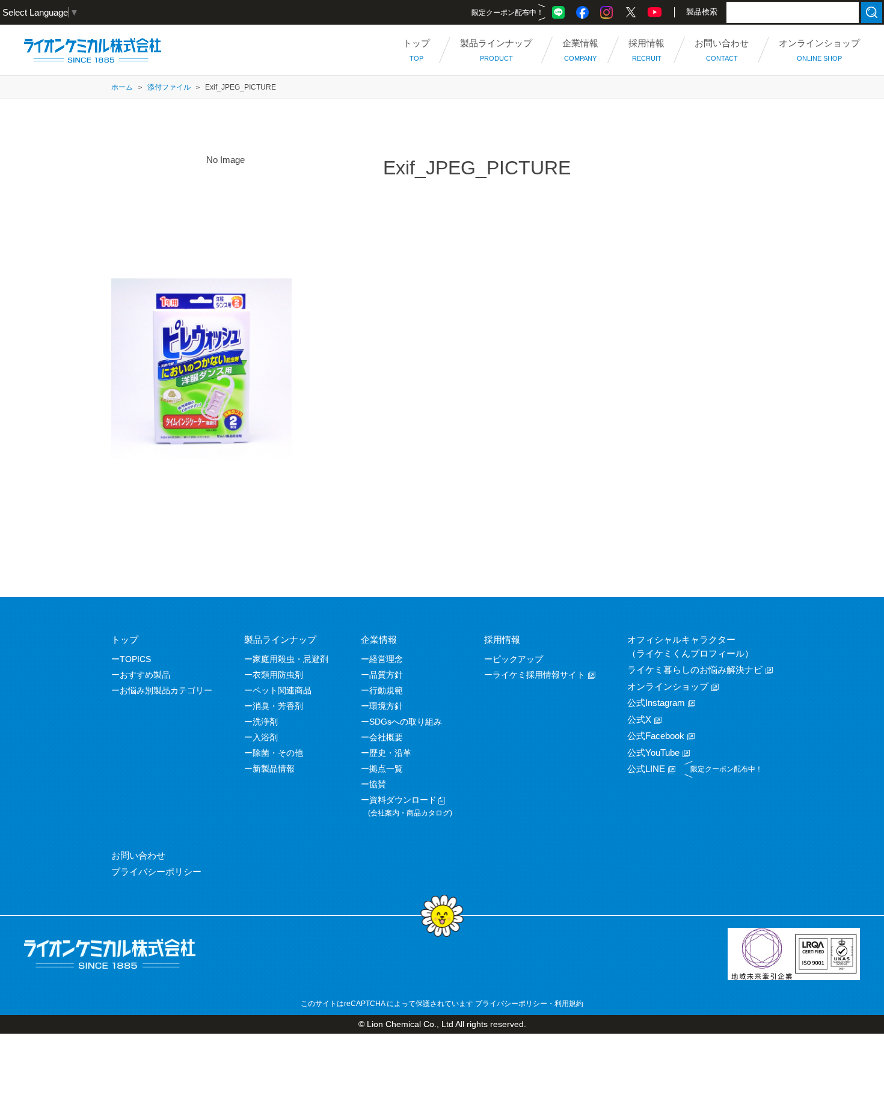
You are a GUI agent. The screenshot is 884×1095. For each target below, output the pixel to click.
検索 (871, 12)
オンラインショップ (667, 686)
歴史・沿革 (390, 753)
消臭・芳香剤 (278, 706)
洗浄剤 (265, 721)
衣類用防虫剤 (278, 674)
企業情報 (379, 639)
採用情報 (502, 639)
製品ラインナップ (280, 639)
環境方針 (386, 706)
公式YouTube (653, 752)
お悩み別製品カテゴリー (166, 690)
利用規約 (568, 1003)
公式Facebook (655, 736)
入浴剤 (265, 737)
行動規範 (386, 690)
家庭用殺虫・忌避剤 (290, 659)
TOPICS (135, 659)
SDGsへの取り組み (405, 721)
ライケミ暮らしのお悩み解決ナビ (695, 669)
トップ (124, 639)
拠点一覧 (386, 768)
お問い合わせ (138, 855)
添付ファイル (169, 87)
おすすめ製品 (145, 674)
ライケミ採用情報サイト (539, 674)
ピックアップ (518, 659)
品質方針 (386, 674)
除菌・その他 (278, 753)
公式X (639, 719)
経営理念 (386, 659)
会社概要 (386, 737)
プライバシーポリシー (156, 871)
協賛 (377, 784)
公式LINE (646, 769)
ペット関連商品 (282, 690)
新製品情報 (274, 768)
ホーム (122, 87)
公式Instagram (656, 703)
